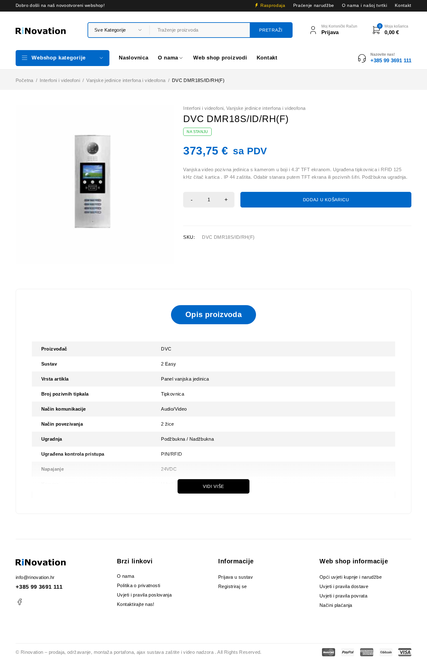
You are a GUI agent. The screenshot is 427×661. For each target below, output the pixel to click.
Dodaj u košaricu (326, 199)
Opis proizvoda (213, 314)
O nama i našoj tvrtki (364, 5)
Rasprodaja (272, 5)
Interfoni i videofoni (60, 80)
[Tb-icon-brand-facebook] (19, 602)
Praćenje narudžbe (313, 5)
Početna (24, 80)
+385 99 (27, 587)
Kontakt (403, 5)
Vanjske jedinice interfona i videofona (125, 80)
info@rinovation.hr (35, 577)
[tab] (213, 314)
